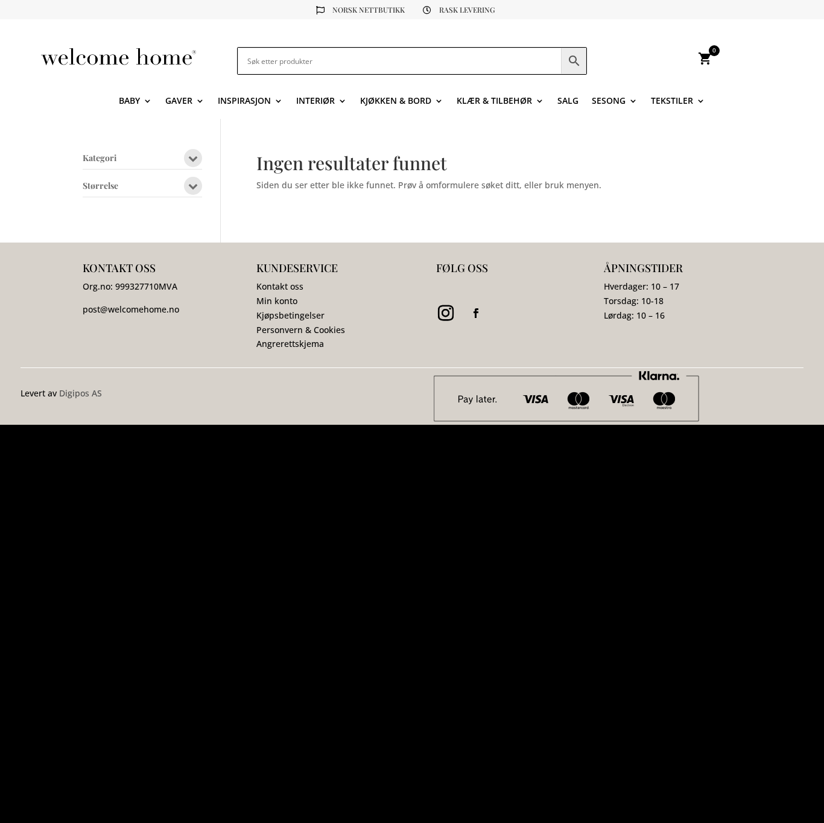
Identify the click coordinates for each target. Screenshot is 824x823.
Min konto (276, 301)
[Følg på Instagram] (445, 313)
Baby (129, 101)
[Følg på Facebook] (476, 313)
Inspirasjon (244, 101)
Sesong (609, 101)
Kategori (99, 159)
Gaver (178, 101)
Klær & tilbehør (494, 101)
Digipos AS (80, 393)
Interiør (315, 101)
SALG (567, 101)
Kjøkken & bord (395, 101)
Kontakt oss (279, 286)
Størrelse (100, 186)
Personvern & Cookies (300, 329)
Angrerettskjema (290, 343)
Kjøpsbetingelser (290, 315)
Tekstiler (672, 101)
